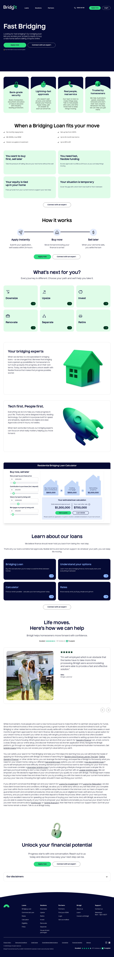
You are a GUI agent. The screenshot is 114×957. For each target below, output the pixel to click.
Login (60, 916)
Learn (79, 912)
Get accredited (63, 920)
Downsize (43, 909)
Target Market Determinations (50, 942)
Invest (42, 920)
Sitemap (88, 942)
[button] (26, 8)
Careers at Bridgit (83, 916)
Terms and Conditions (21, 942)
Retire (42, 916)
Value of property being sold (20, 497)
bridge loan (36, 803)
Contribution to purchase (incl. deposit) (24, 486)
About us (80, 909)
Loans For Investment (68, 784)
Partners (61, 909)
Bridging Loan (26, 909)
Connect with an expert (41, 45)
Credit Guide (34, 942)
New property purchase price (21, 476)
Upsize (42, 912)
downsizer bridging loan (37, 767)
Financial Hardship (77, 942)
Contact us (99, 909)
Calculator (25, 920)
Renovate (43, 923)
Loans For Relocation (92, 784)
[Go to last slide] (102, 710)
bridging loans (10, 748)
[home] (10, 8)
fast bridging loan (52, 762)
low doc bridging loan (94, 762)
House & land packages (44, 931)
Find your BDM (63, 912)
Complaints (65, 942)
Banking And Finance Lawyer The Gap (81, 757)
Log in (106, 8)
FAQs (23, 927)
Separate (43, 927)
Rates (24, 916)
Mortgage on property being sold (22, 507)
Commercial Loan (28, 912)
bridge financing (51, 803)
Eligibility (24, 923)
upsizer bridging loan (88, 770)
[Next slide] (108, 710)
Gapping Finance (83, 740)
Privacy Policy (7, 942)
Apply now (95, 8)
